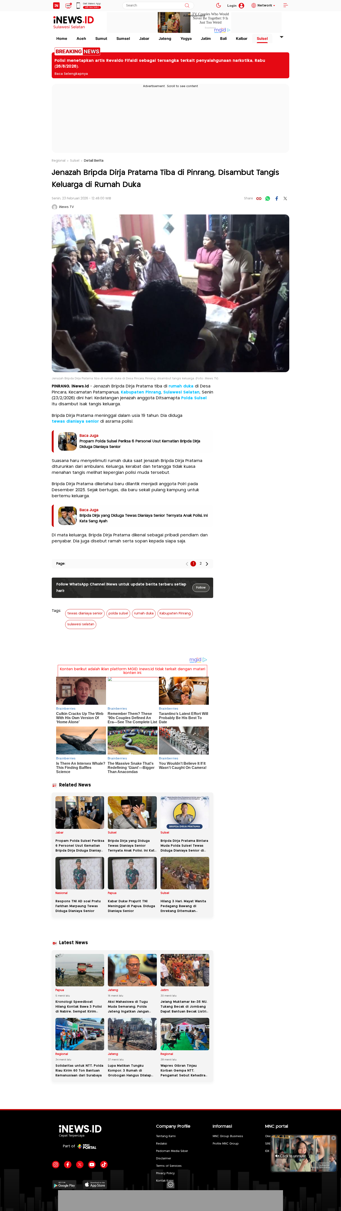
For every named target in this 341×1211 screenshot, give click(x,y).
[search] (187, 5)
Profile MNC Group (226, 1143)
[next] (207, 563)
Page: (60, 563)
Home (61, 38)
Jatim (206, 38)
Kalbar (242, 38)
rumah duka (181, 386)
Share (248, 198)
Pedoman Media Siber (172, 1151)
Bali (223, 38)
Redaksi (161, 1143)
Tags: (56, 611)
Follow (201, 587)
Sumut (101, 38)
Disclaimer (163, 1158)
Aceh (81, 38)
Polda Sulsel (194, 398)
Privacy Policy (165, 1173)
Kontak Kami (165, 1181)
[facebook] (276, 198)
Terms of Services (169, 1166)
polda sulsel (118, 613)
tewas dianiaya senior (75, 421)
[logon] (56, 5)
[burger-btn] (285, 5)
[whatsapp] (268, 198)
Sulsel (262, 38)
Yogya (186, 38)
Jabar (144, 38)
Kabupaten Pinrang (141, 392)
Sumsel (123, 38)
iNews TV (66, 207)
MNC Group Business (228, 1136)
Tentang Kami (166, 1136)
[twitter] (285, 198)
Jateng (165, 38)
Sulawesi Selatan (181, 392)
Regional (58, 160)
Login (232, 5)
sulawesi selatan (80, 624)
